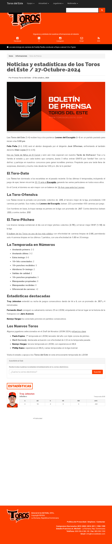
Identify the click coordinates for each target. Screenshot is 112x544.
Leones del (60, 137)
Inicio (11, 56)
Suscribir (97, 372)
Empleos (91, 522)
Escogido (70, 137)
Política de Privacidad (77, 522)
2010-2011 (91, 526)
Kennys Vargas (14, 319)
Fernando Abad (14, 310)
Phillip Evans (18, 348)
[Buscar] (102, 10)
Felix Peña (12, 146)
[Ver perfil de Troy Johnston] (12, 399)
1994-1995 (101, 526)
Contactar (101, 522)
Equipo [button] (30, 3)
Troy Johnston (14, 301)
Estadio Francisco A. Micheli (68, 529)
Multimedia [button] (72, 3)
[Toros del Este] (24, 19)
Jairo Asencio (27, 314)
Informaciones (21, 56)
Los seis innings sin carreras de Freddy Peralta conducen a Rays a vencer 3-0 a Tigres (42, 47)
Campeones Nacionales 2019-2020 (71, 526)
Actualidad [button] (43, 3)
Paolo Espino (18, 336)
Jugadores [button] (57, 3)
